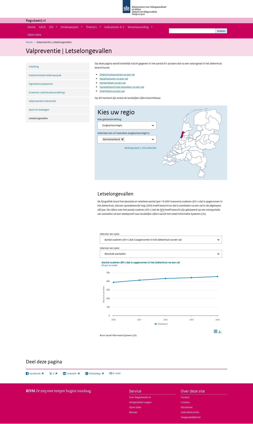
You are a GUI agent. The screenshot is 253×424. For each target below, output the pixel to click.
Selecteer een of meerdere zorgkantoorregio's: (123, 133)
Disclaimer (187, 407)
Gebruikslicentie (190, 412)
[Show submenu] (56, 27)
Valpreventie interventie (42, 101)
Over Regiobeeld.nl (140, 397)
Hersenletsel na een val (113, 82)
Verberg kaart (131, 147)
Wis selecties (149, 147)
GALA (42, 27)
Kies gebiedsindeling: (109, 119)
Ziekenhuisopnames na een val (117, 74)
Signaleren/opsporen (41, 83)
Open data (34, 35)
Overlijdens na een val (112, 91)
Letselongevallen (47, 118)
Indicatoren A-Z (114, 27)
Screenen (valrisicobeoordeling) (47, 92)
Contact (185, 397)
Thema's (91, 27)
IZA (51, 27)
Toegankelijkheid (191, 417)
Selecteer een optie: (109, 233)
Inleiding (34, 66)
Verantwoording (138, 27)
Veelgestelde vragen (140, 402)
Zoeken (221, 31)
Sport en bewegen (39, 109)
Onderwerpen (69, 27)
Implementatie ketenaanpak (45, 75)
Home (31, 27)
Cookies (185, 402)
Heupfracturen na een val (114, 78)
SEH (162, 209)
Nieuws (133, 412)
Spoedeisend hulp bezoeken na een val (122, 87)
